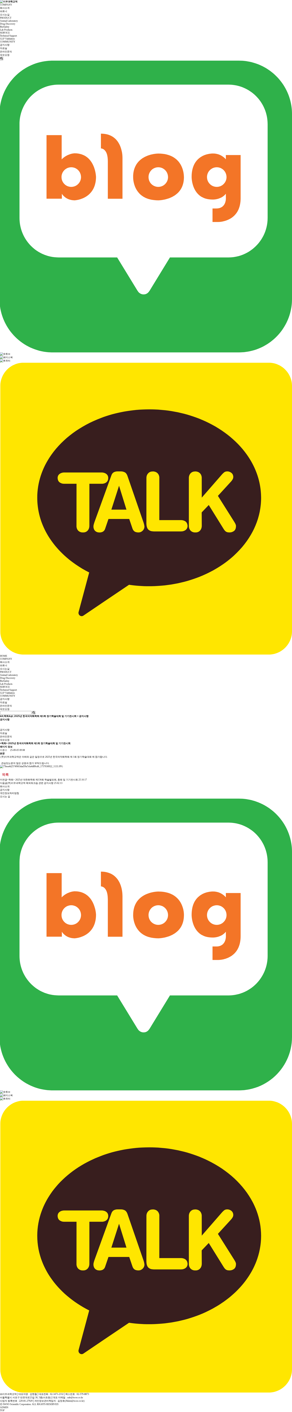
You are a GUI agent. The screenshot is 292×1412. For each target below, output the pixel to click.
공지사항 (5, 45)
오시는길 (5, 14)
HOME (3, 656)
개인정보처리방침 (9, 793)
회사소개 (5, 8)
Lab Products (6, 29)
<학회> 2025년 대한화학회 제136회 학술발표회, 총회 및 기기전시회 (42, 779)
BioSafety (4, 26)
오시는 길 (5, 796)
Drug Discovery (7, 23)
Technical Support (8, 35)
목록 (5, 775)
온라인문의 (6, 51)
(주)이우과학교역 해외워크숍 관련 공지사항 (30, 783)
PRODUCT (5, 17)
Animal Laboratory (9, 20)
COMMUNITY (7, 41)
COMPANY (6, 4)
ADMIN (4, 1407)
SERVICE (5, 32)
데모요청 (5, 55)
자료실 (3, 48)
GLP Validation (7, 38)
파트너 (3, 11)
